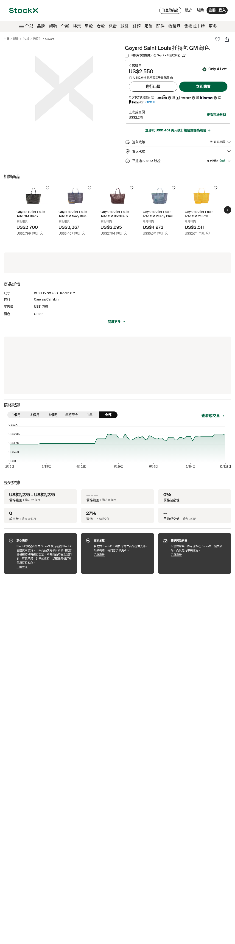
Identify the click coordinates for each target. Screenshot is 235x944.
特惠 (77, 26)
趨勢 (53, 26)
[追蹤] (47, 188)
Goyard (49, 39)
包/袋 (25, 39)
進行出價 (153, 86)
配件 (160, 26)
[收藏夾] (217, 39)
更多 (213, 26)
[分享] (226, 39)
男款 (89, 26)
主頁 (6, 39)
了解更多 (149, 102)
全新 (65, 26)
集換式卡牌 (194, 26)
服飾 (148, 26)
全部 (29, 26)
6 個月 (53, 415)
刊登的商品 (170, 10)
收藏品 (174, 26)
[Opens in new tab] (169, 97)
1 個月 (16, 415)
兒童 (113, 26)
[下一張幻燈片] (227, 209)
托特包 (37, 39)
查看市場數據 (216, 115)
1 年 (89, 415)
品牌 (41, 26)
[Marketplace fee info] (171, 78)
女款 (101, 26)
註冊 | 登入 (217, 10)
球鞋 (124, 26)
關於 (189, 11)
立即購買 (203, 86)
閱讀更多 (114, 322)
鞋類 (136, 26)
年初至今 (71, 415)
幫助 (200, 10)
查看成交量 (210, 415)
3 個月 (35, 415)
